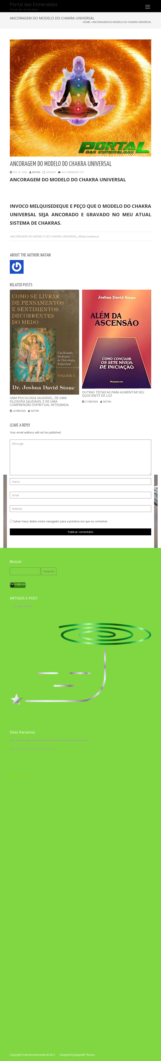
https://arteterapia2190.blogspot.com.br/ (33, 749)
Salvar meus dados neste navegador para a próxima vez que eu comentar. (60, 521)
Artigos (51, 172)
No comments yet (72, 172)
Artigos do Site (23, 606)
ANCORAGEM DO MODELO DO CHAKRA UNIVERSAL (43, 236)
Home (86, 22)
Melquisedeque (88, 236)
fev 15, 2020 (20, 172)
